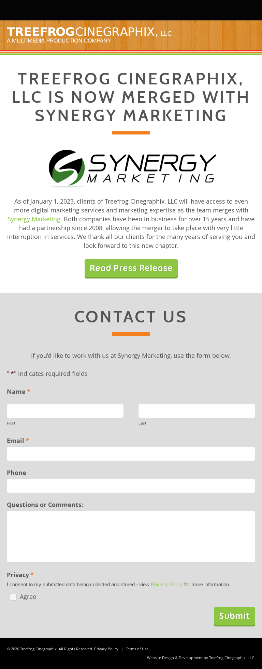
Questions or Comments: (45, 504)
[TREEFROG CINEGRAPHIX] (15, 9)
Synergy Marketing (34, 219)
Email (18, 440)
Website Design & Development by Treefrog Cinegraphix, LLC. (201, 657)
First (11, 423)
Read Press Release (131, 267)
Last (143, 423)
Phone (16, 472)
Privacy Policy (167, 584)
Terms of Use (137, 648)
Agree (28, 596)
